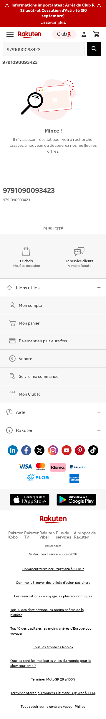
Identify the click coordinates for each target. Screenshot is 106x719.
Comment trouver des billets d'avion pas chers (53, 582)
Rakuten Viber (47, 535)
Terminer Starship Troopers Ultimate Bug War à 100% (53, 693)
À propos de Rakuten (85, 535)
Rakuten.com (53, 545)
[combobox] (39, 49)
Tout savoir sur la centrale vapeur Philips (53, 706)
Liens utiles (27, 288)
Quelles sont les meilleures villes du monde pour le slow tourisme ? (50, 663)
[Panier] (96, 34)
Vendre (25, 358)
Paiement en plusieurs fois (43, 340)
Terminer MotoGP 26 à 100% (53, 679)
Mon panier (29, 322)
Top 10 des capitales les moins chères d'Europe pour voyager (51, 631)
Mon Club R (29, 393)
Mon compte (30, 305)
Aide (21, 412)
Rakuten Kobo (16, 535)
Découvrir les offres (53, 164)
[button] (53, 13)
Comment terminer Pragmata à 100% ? (53, 569)
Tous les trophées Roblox (53, 647)
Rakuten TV (31, 535)
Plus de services (63, 535)
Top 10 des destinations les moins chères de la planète (47, 612)
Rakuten (25, 430)
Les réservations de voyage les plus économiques (53, 596)
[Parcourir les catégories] (10, 34)
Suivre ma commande (39, 376)
